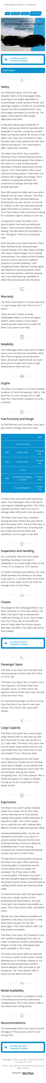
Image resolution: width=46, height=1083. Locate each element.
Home (7, 13)
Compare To (25, 13)
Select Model (15, 13)
